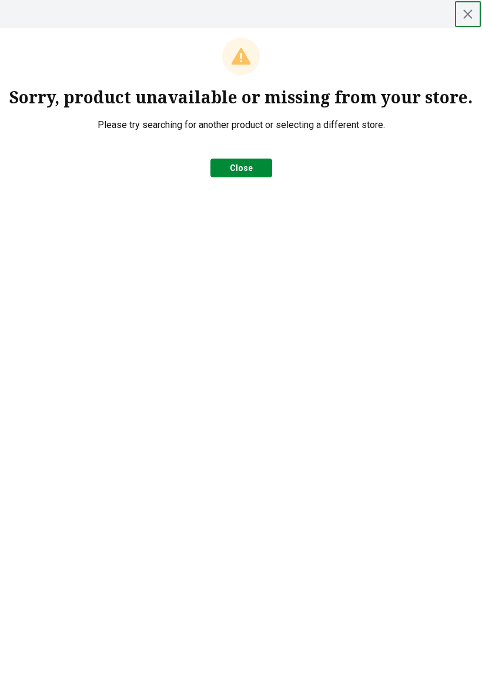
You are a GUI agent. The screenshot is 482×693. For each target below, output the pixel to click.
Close (241, 168)
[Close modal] (468, 14)
